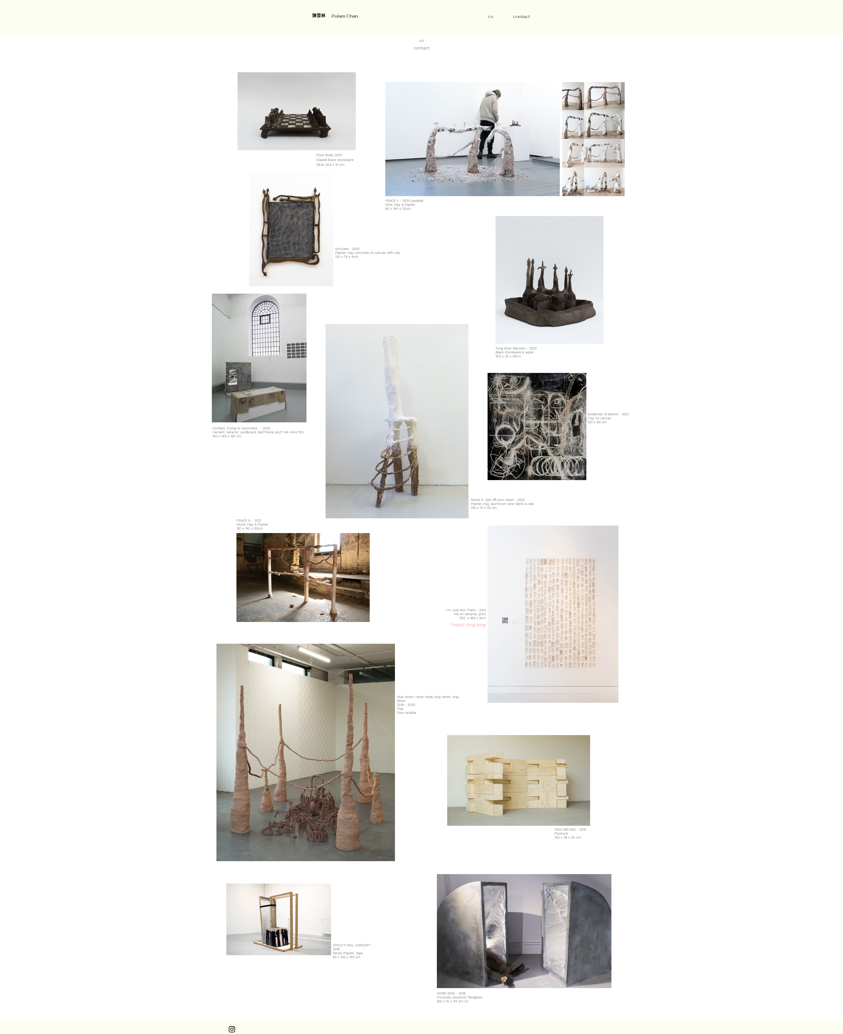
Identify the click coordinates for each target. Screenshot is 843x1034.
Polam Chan (345, 16)
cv (491, 16)
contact (422, 48)
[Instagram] (232, 1029)
